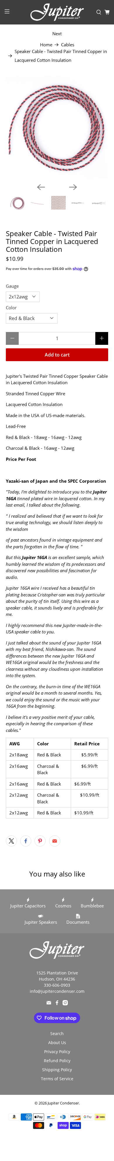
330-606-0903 (57, 985)
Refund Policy (57, 1060)
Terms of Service (57, 1078)
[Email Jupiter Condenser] (48, 1004)
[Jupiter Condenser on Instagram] (65, 1004)
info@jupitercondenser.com (57, 991)
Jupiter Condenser (63, 1103)
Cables (67, 45)
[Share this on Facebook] (25, 840)
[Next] (73, 187)
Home (46, 45)
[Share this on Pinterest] (40, 840)
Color (11, 307)
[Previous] (41, 187)
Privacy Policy (57, 1051)
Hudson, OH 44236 (57, 979)
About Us (57, 1042)
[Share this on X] (11, 840)
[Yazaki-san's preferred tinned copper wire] (57, 127)
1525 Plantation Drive (57, 973)
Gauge (12, 286)
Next (57, 33)
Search (57, 1033)
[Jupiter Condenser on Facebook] (57, 1004)
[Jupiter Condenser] (57, 12)
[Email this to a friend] (54, 840)
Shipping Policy (57, 1069)
